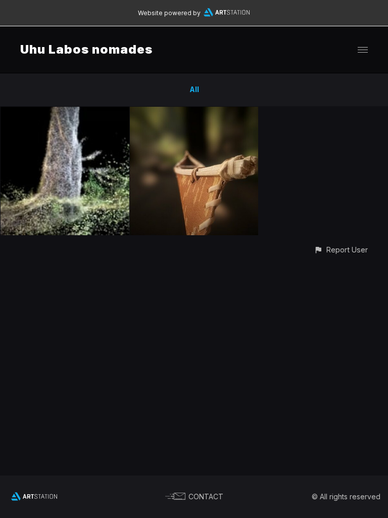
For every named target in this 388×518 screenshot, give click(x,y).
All (194, 89)
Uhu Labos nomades (86, 49)
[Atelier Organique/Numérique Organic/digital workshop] (194, 112)
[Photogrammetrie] (65, 112)
